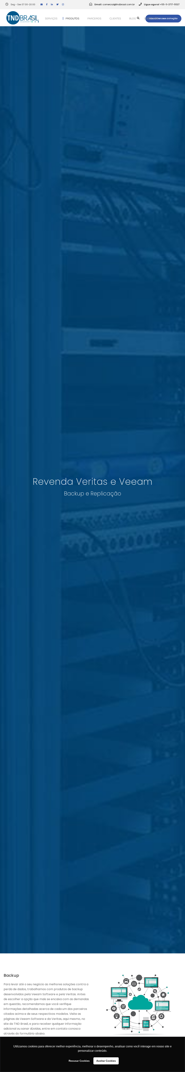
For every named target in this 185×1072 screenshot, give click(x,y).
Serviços (51, 18)
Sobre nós (151, 18)
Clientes (115, 18)
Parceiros (94, 18)
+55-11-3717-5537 (170, 4)
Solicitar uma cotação (163, 18)
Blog (132, 18)
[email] (41, 4)
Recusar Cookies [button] (79, 1060)
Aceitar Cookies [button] (106, 1060)
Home (33, 18)
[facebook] (47, 4)
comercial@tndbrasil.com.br (119, 4)
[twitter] (57, 4)
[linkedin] (52, 4)
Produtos (72, 18)
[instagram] (63, 4)
